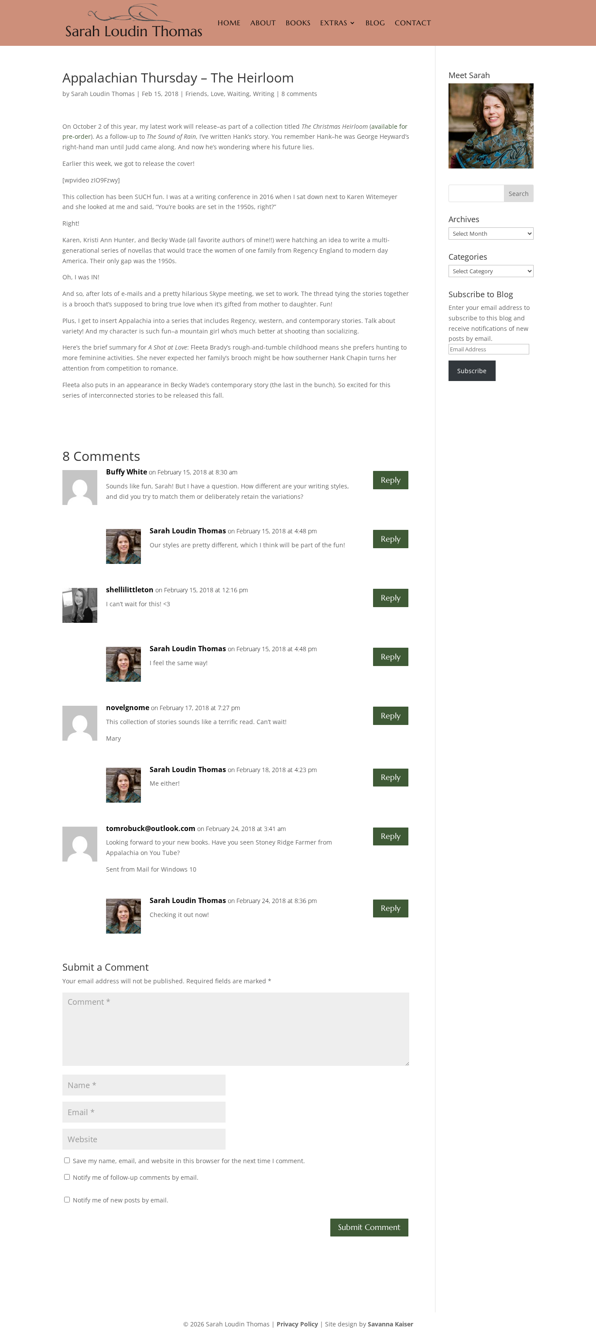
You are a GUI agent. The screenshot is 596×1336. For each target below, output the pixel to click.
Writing (263, 93)
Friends (196, 93)
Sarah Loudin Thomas (103, 93)
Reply (391, 480)
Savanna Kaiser (390, 1324)
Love (217, 93)
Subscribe (471, 371)
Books (298, 22)
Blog (375, 22)
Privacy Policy (297, 1324)
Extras (333, 22)
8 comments (299, 93)
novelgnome (127, 707)
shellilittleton (130, 589)
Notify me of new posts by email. (120, 1200)
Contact (413, 22)
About (263, 22)
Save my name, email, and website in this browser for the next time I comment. (189, 1161)
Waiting (238, 93)
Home (229, 22)
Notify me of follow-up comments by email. (136, 1177)
